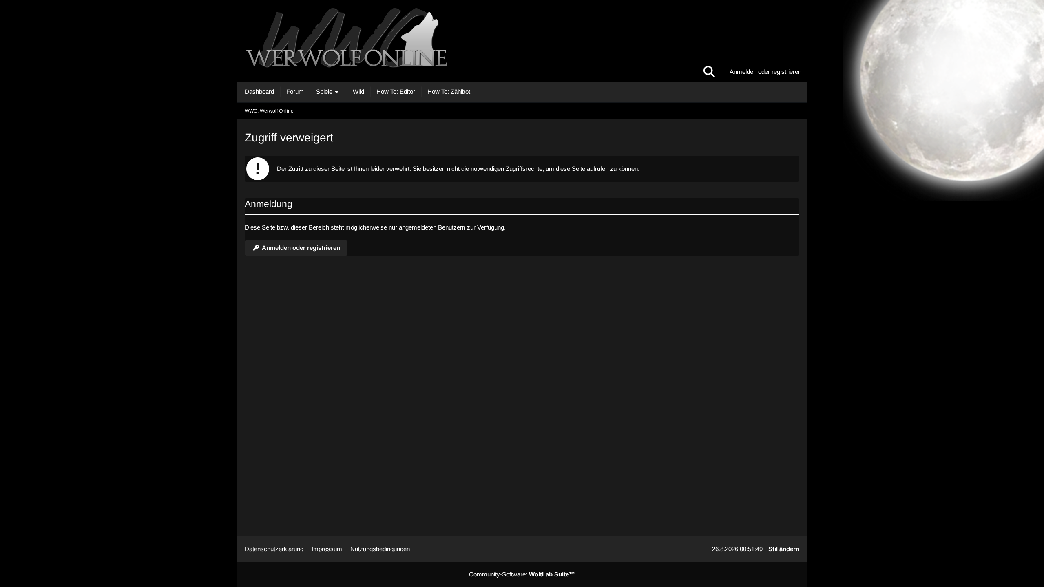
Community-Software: (522, 574)
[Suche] (709, 71)
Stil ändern (783, 548)
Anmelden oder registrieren (765, 71)
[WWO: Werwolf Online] (522, 41)
